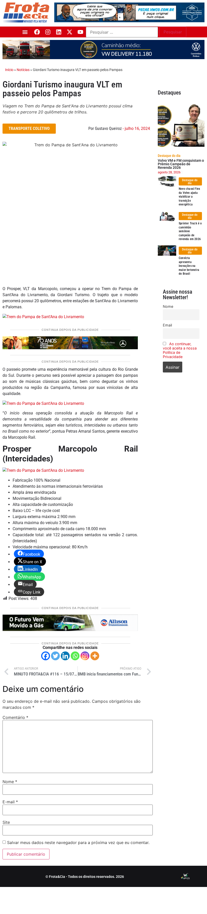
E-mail (10, 802)
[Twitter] (55, 655)
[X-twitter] (69, 32)
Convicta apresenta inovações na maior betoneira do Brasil (189, 265)
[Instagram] (47, 32)
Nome (10, 782)
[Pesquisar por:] (122, 32)
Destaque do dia (169, 156)
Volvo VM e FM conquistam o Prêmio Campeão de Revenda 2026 (181, 164)
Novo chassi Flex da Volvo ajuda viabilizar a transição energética (189, 196)
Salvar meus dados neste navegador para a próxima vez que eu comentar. (78, 842)
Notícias (23, 70)
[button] (25, 32)
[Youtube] (80, 32)
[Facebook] (37, 32)
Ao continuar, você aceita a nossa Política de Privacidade (180, 350)
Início (9, 70)
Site (6, 822)
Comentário (15, 717)
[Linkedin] (58, 32)
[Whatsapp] (75, 655)
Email (167, 325)
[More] (94, 655)
